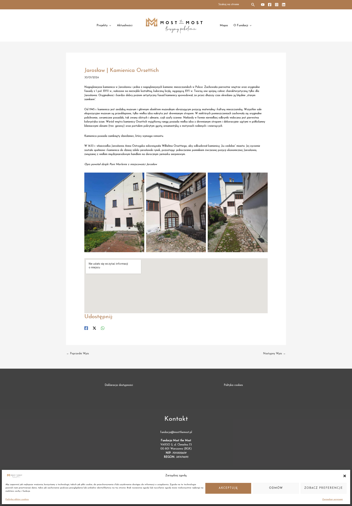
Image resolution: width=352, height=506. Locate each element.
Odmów (276, 488)
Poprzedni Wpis (77, 353)
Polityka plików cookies (17, 499)
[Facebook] (269, 4)
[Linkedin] (283, 4)
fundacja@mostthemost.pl (176, 432)
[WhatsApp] (102, 328)
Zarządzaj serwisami (332, 499)
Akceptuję (228, 488)
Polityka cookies (233, 385)
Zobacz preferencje (323, 488)
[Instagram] (276, 4)
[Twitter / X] (94, 328)
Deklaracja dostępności (119, 385)
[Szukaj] (253, 4)
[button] (344, 476)
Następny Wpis (274, 353)
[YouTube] (262, 4)
